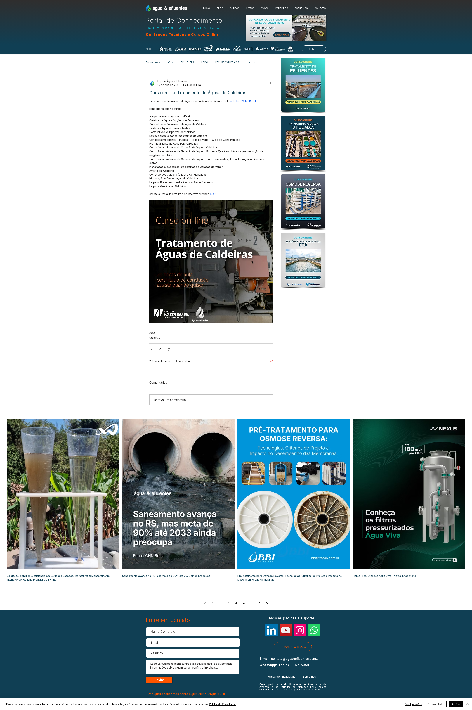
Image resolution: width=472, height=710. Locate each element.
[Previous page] (212, 603)
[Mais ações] (270, 83)
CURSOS (154, 337)
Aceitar (456, 704)
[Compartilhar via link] (160, 349)
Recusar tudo (435, 704)
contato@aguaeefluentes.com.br (295, 659)
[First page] (205, 603)
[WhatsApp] (314, 630)
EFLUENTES (187, 62)
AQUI (221, 694)
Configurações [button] (413, 704)
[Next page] (259, 603)
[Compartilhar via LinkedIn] (151, 349)
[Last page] (267, 603)
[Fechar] (467, 704)
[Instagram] (300, 630)
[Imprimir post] (169, 349)
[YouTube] (286, 630)
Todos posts (153, 62)
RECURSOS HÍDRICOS (227, 62)
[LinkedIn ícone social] (271, 630)
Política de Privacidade (280, 676)
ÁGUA (170, 62)
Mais (249, 62)
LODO (204, 62)
